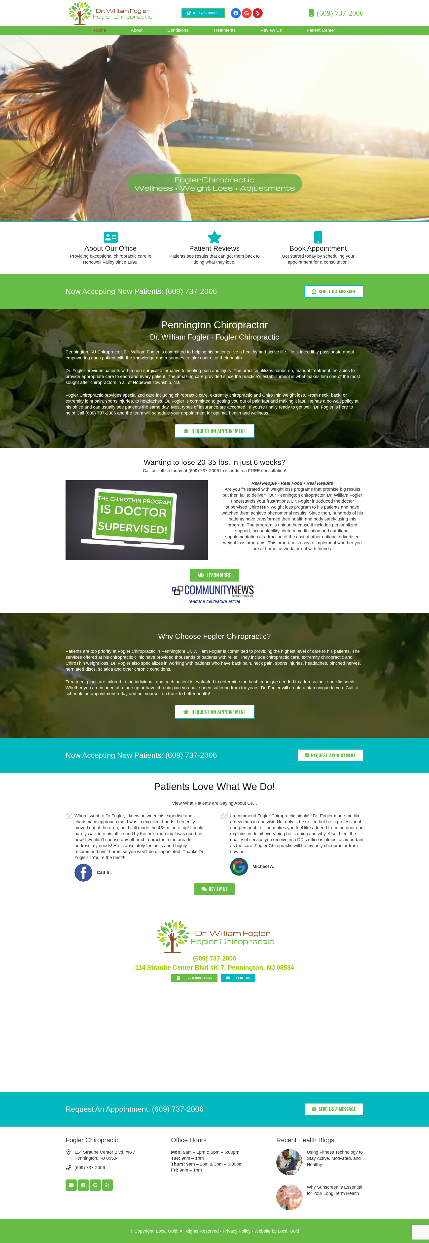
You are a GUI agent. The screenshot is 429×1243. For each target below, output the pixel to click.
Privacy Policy (236, 1231)
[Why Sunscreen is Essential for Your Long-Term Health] (319, 1197)
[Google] (247, 13)
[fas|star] (214, 237)
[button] (146, 30)
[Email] (71, 1185)
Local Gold (288, 1231)
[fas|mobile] (318, 237)
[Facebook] (236, 13)
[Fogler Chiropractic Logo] (110, 13)
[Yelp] (258, 13)
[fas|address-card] (111, 237)
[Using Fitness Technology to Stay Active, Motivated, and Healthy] (319, 1162)
